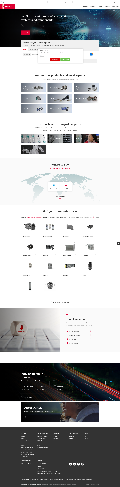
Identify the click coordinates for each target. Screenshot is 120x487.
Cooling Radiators (67, 255)
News (86, 436)
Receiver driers (26, 295)
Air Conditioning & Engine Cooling (31, 88)
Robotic (25, 149)
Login (117, 1)
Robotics (39, 443)
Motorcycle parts (56, 438)
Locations (23, 443)
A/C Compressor (26, 236)
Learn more (28, 25)
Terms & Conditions (71, 484)
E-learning (112, 1)
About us (23, 436)
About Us (85, 6)
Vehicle (24, 49)
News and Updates (104, 1)
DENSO (7, 6)
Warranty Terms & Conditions (27, 449)
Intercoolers (65, 275)
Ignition (52, 98)
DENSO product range (60, 196)
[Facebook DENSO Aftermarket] (78, 464)
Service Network (66, 188)
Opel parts (43, 389)
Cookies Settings (55, 59)
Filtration (26, 98)
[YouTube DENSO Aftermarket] (70, 464)
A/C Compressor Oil (47, 236)
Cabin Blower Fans (27, 255)
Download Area (95, 1)
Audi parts (43, 386)
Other (81, 217)
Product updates (73, 339)
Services (107, 6)
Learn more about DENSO (35, 418)
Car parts (55, 436)
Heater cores (45, 275)
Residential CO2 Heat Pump (58, 139)
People (22, 438)
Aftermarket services (41, 438)
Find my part (93, 6)
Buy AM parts (53, 188)
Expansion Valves (26, 275)
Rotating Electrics (82, 98)
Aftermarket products (42, 436)
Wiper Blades (27, 109)
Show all (97, 217)
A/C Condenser (66, 236)
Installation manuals (74, 335)
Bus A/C (38, 445)
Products (101, 6)
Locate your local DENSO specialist (60, 168)
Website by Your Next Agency (92, 484)
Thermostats (46, 295)
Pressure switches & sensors (87, 274)
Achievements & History (26, 440)
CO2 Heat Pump (40, 440)
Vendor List (42, 55)
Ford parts (59, 389)
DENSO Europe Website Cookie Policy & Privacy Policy (54, 484)
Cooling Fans (45, 255)
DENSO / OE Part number (36, 49)
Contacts (23, 445)
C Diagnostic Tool (55, 109)
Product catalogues (74, 331)
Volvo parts (26, 389)
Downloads (71, 438)
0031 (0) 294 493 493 (26, 463)
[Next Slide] (27, 32)
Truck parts (55, 440)
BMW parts (60, 386)
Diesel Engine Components (58, 88)
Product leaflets (73, 343)
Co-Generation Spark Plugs (31, 139)
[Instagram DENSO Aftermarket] (82, 464)
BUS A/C (79, 139)
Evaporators (85, 255)
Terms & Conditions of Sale (27, 447)
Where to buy (115, 6)
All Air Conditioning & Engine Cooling (61, 302)
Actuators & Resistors (88, 236)
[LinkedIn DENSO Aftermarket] (74, 464)
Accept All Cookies (65, 59)
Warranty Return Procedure (27, 452)
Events (86, 438)
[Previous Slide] (23, 32)
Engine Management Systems (82, 88)
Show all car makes (28, 397)
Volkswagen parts (28, 386)
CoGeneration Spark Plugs (42, 447)
